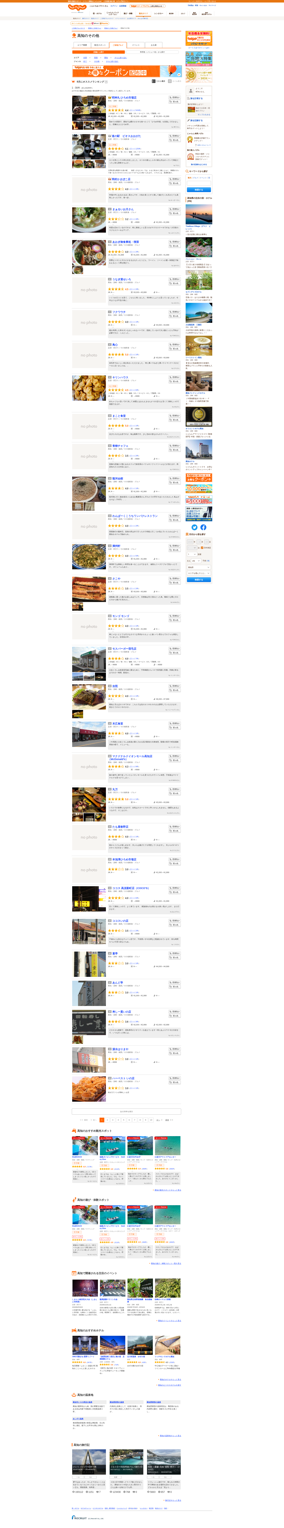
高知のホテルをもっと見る (170, 1379)
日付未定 (207, 548)
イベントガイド (120, 18)
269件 (144, 1169)
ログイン (114, 6)
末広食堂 (117, 723)
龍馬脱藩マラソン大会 (108, 1299)
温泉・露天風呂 (110, 1508)
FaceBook (203, 527)
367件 (89, 1362)
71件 (116, 1365)
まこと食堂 (119, 415)
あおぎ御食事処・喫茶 (125, 241)
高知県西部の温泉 (117, 1402)
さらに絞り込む (120, 58)
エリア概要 (82, 45)
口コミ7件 (134, 659)
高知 (106, 58)
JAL (132, 1508)
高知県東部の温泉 (154, 1402)
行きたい (175, 97)
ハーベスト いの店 (123, 1078)
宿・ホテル (75, 1508)
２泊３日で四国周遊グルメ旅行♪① (126, 1467)
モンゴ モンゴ (120, 616)
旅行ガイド (86, 18)
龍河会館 (117, 478)
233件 (172, 1362)
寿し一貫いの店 (121, 1011)
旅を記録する (196, 120)
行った (175, 102)
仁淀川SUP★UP (134, 1157)
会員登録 (122, 6)
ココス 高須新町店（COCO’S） (131, 888)
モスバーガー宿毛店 (124, 648)
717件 (89, 1167)
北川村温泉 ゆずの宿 (136, 1357)
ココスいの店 (120, 920)
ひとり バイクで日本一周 (84, 1467)
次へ (158, 1120)
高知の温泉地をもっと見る (170, 1436)
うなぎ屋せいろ (121, 279)
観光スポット (100, 45)
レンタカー (158, 13)
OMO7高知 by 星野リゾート (83, 1357)
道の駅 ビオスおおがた (126, 136)
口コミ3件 (134, 1022)
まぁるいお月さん (123, 209)
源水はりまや (120, 1049)
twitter (194, 527)
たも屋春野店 (120, 826)
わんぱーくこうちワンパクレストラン (135, 515)
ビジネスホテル (98, 1508)
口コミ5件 (134, 556)
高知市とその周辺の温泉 (82, 1402)
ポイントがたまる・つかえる (81, 23)
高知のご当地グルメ (111, 28)
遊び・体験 (128, 13)
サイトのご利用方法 (195, 1)
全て (85, 61)
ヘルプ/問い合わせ (210, 1)
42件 (144, 1362)
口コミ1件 (134, 322)
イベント (136, 45)
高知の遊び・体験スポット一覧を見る (166, 1263)
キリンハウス (120, 377)
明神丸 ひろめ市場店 (124, 97)
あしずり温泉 (78, 1419)
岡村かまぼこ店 (121, 179)
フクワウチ (119, 312)
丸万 (115, 789)
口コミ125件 (135, 149)
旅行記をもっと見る (173, 1500)
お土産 (154, 45)
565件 (172, 1169)
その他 (96, 61)
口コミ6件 (134, 390)
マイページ (212, 5)
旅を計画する (196, 98)
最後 (167, 1120)
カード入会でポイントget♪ (199, 48)
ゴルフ (183, 13)
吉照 (115, 686)
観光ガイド (95, 18)
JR (129, 1508)
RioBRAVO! (77, 1157)
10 (151, 1120)
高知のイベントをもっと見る (169, 1321)
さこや (116, 578)
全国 (85, 58)
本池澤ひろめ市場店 (124, 859)
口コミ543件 (135, 110)
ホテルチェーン (86, 1508)
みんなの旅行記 (143, 18)
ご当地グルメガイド (107, 18)
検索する (199, 189)
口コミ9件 (134, 767)
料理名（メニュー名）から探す (152, 52)
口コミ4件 (134, 219)
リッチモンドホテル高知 (164, 1357)
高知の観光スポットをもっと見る (168, 1190)
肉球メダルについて (204, 145)
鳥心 (115, 344)
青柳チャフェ (120, 445)
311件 (117, 1169)
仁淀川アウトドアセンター (165, 1157)
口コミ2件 (134, 189)
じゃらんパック (112, 13)
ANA (135, 1508)
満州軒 (116, 545)
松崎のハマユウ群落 (163, 1299)
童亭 (115, 953)
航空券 (171, 13)
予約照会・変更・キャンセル (197, 5)
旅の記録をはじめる (199, 164)
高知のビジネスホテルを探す (169, 1385)
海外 (194, 13)
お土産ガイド (131, 18)
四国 (96, 58)
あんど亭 (117, 982)
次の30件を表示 (126, 1112)
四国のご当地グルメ (94, 28)
